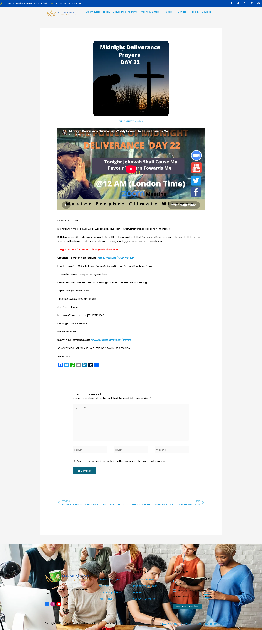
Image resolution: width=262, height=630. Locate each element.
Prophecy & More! (150, 11)
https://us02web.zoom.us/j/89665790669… (81, 315)
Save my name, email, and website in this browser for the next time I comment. (121, 461)
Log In (195, 11)
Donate (182, 11)
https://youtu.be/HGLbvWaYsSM (116, 257)
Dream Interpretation (98, 11)
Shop (169, 11)
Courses (206, 11)
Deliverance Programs (125, 11)
